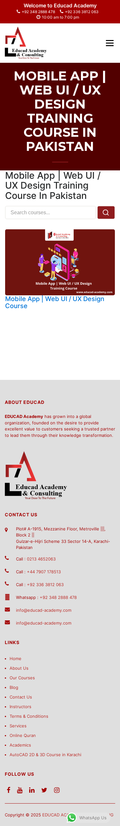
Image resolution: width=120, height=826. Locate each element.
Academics (20, 745)
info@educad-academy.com (43, 610)
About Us (19, 668)
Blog (14, 687)
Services (18, 725)
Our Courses (22, 677)
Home (15, 658)
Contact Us (21, 696)
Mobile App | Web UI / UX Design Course (54, 302)
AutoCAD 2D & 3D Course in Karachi (45, 754)
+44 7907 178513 (44, 571)
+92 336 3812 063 (82, 11)
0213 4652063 (41, 558)
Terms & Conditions (29, 716)
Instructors (20, 706)
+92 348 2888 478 (38, 11)
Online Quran (23, 735)
